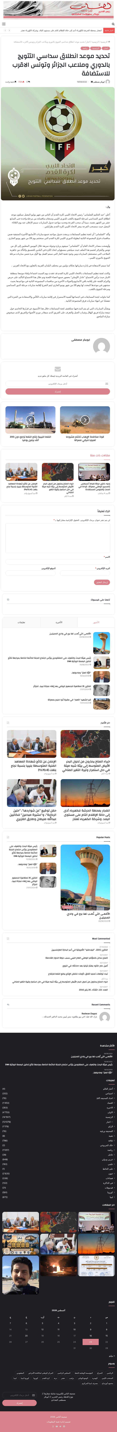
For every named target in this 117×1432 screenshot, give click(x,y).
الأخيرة (59, 622)
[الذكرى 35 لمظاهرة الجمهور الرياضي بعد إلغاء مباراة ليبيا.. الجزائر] (101, 690)
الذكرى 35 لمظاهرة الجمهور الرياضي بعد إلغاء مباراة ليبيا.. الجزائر (62, 686)
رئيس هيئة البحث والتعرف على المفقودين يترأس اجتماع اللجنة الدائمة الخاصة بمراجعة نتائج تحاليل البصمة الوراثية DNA (49, 659)
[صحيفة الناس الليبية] (58, 10)
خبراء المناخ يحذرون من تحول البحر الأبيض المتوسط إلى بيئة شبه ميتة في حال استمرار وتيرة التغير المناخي (58, 488)
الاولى (110, 1112)
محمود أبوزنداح (107, 1383)
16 (91, 1335)
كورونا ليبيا (25, 1378)
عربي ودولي (107, 1159)
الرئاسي (110, 1373)
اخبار (88, 42)
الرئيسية (104, 42)
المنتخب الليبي (107, 1378)
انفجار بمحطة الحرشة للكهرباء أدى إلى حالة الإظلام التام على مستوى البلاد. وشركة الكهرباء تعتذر (87, 815)
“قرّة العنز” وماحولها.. (81, 673)
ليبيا (111, 1197)
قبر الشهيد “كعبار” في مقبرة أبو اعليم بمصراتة (69, 700)
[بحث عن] (113, 24)
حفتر (63, 1378)
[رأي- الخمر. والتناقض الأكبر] (20, 1275)
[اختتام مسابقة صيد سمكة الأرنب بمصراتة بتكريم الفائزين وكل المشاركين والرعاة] (20, 1244)
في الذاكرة (108, 1183)
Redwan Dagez (89, 1013)
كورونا (110, 1192)
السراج (100, 1373)
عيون (110, 1173)
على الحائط (108, 1169)
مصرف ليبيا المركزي (90, 1383)
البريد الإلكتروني (102, 568)
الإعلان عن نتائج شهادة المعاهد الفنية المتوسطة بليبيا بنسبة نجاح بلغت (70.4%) (22, 487)
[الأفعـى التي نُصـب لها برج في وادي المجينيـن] (101, 643)
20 (26, 1335)
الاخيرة (110, 1107)
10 (74, 1329)
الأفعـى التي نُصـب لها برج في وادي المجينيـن (70, 634)
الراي (110, 1126)
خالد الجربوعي (106, 1145)
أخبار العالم (108, 1089)
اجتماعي (109, 1093)
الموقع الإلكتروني (48, 568)
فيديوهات (109, 1187)
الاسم (107, 557)
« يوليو (112, 1356)
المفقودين (20, 1373)
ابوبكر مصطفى (99, 82)
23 (90, 1342)
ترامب (71, 1378)
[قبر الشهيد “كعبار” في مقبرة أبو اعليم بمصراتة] (101, 704)
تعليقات (21, 622)
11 (58, 1329)
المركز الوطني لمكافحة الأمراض (40, 1373)
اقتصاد (110, 1103)
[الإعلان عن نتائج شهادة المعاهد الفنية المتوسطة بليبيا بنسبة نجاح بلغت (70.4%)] (21, 472)
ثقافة (110, 1140)
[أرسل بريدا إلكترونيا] (92, 82)
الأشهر (96, 622)
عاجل (110, 1155)
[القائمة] (3, 24)
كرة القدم (46, 1378)
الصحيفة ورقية (106, 1131)
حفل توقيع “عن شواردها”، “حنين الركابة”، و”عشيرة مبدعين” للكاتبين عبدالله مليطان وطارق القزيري (60, 30)
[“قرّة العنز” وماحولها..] (101, 676)
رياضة (85, 48)
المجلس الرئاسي (63, 1373)
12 (42, 1329)
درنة (55, 1378)
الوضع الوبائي (83, 1378)
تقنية (111, 1136)
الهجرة (95, 1378)
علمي (110, 1164)
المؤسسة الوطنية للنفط (84, 1373)
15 (107, 1335)
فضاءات (109, 1178)
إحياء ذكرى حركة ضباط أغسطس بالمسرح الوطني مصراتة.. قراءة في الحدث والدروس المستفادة (94, 487)
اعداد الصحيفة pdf (105, 1098)
